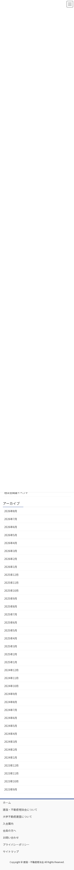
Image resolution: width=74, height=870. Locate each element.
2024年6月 (10, 718)
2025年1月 (10, 662)
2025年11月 (11, 582)
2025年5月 (10, 630)
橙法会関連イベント (16, 493)
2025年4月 (10, 638)
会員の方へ (9, 830)
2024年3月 (10, 741)
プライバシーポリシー (16, 844)
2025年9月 (10, 598)
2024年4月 (10, 734)
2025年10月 (11, 590)
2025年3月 (10, 646)
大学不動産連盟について (17, 816)
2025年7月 (10, 614)
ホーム (7, 802)
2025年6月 (10, 622)
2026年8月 (10, 511)
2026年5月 (10, 535)
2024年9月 (10, 694)
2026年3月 (10, 551)
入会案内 (8, 823)
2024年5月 (10, 726)
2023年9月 (10, 789)
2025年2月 (10, 654)
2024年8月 (10, 702)
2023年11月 (11, 773)
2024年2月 (10, 749)
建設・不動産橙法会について (20, 809)
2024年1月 (10, 757)
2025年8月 (10, 606)
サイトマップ (11, 851)
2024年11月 (11, 678)
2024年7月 (10, 710)
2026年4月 (10, 543)
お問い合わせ (11, 837)
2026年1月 (10, 567)
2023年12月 (11, 765)
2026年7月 (10, 519)
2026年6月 (10, 527)
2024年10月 (11, 686)
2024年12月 (11, 670)
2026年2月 (10, 559)
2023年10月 (11, 781)
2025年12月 (11, 575)
